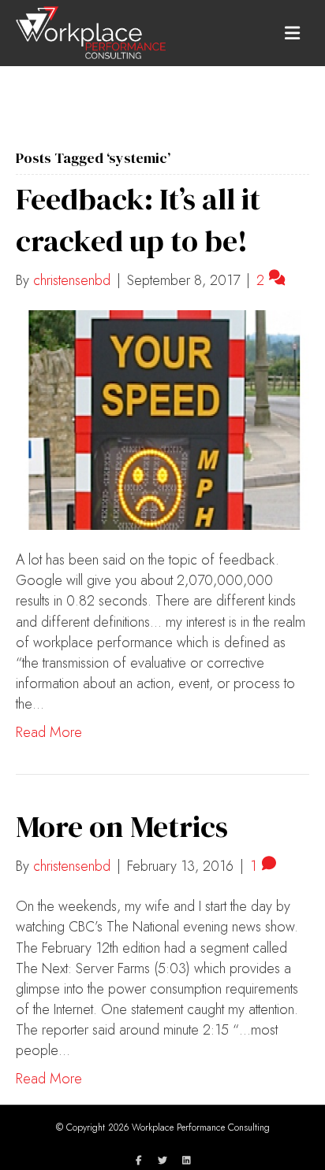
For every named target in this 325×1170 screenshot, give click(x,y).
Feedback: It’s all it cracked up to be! (138, 220)
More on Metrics (122, 826)
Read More (49, 732)
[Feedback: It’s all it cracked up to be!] (162, 419)
